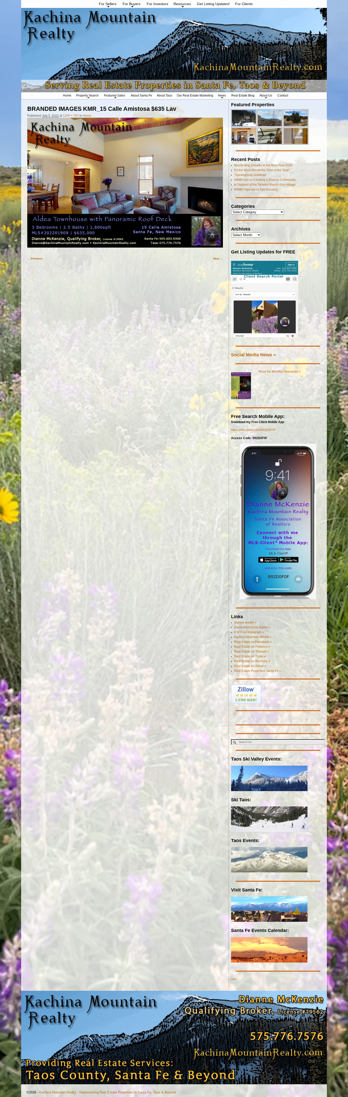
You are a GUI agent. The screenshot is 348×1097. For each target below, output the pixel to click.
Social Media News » (253, 354)
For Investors (157, 4)
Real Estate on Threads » (251, 651)
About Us (265, 95)
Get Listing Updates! (213, 4)
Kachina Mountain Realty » (253, 637)
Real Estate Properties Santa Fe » (257, 671)
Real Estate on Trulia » (250, 656)
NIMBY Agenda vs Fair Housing (256, 189)
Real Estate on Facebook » (253, 642)
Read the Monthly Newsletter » (279, 371)
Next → (218, 258)
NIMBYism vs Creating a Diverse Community (265, 180)
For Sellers (107, 4)
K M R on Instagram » (249, 632)
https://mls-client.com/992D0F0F (253, 430)
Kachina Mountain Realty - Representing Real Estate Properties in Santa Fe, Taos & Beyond (107, 1092)
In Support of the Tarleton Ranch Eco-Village (265, 184)
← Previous (35, 258)
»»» (233, 979)
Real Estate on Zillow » (250, 666)
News (222, 95)
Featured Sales (114, 95)
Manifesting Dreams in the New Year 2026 (263, 165)
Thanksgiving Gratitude (250, 175)
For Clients (244, 4)
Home (67, 95)
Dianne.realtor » (245, 622)
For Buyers (131, 4)
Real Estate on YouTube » (252, 661)
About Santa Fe (141, 95)
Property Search (87, 95)
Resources (182, 4)
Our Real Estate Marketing (195, 95)
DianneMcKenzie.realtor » (252, 627)
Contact (282, 95)
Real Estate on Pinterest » (252, 646)
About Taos (164, 95)
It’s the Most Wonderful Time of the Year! (261, 170)
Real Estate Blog (243, 95)
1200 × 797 (71, 115)
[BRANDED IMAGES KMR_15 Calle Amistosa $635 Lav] (125, 185)
